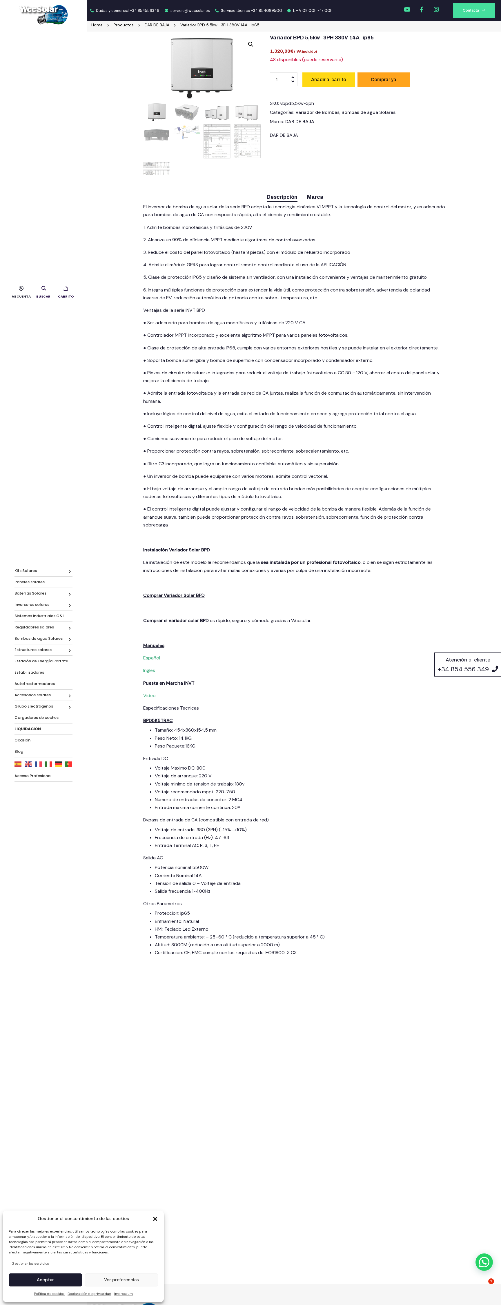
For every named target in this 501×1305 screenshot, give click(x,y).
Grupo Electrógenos (33, 706)
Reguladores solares (34, 627)
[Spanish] (18, 764)
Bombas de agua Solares (38, 638)
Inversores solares (31, 604)
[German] (58, 764)
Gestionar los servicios (30, 1263)
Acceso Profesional (33, 776)
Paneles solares (29, 582)
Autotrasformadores (34, 683)
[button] (155, 1219)
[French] (38, 764)
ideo (151, 695)
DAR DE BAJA (299, 122)
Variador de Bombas (317, 112)
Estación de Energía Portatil (41, 661)
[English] (28, 764)
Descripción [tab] (282, 197)
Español (151, 658)
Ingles (149, 670)
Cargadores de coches (36, 717)
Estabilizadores (29, 672)
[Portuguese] (68, 764)
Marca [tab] (315, 197)
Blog (18, 751)
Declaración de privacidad (89, 1293)
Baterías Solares (30, 593)
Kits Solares (25, 570)
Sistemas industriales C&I (39, 616)
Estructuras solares (33, 649)
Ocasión (22, 740)
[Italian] (48, 764)
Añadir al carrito (328, 79)
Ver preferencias (121, 1280)
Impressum (123, 1293)
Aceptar (45, 1280)
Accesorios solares (32, 695)
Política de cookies (49, 1293)
